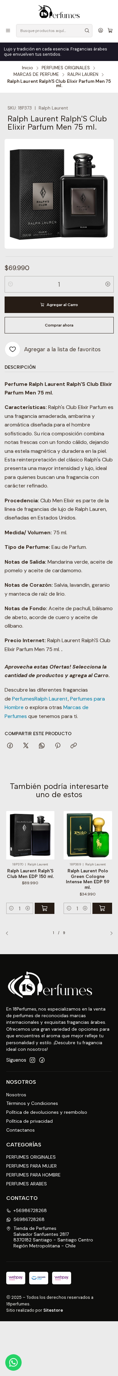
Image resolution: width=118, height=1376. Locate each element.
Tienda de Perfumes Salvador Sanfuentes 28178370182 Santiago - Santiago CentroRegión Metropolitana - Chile (53, 1237)
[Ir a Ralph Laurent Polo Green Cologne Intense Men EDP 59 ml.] (88, 835)
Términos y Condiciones (32, 1103)
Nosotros (16, 1095)
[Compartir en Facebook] (10, 746)
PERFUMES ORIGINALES (66, 68)
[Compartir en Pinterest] (57, 746)
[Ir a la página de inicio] (58, 11)
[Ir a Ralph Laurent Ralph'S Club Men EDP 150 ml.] (30, 835)
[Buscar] (86, 30)
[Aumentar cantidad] (107, 284)
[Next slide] (109, 933)
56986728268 (29, 1219)
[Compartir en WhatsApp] (41, 746)
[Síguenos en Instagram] (32, 1060)
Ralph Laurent (51, 698)
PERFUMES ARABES (26, 1184)
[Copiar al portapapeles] (73, 746)
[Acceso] (100, 31)
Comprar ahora (59, 325)
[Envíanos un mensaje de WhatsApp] (13, 1362)
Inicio (27, 68)
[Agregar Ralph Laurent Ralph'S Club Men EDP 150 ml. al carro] (44, 908)
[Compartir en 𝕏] (25, 746)
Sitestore (53, 1310)
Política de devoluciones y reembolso (46, 1112)
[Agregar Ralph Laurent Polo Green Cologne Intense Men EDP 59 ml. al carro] (102, 908)
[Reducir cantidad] (10, 284)
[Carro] (110, 31)
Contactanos (20, 1130)
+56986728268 (30, 1210)
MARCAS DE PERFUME (36, 74)
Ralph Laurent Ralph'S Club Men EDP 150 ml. (30, 873)
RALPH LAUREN (83, 74)
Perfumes (23, 698)
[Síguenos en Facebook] (42, 1060)
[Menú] (8, 31)
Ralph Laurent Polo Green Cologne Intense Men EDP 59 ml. (87, 879)
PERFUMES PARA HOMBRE (33, 1175)
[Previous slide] (9, 933)
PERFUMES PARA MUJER (31, 1166)
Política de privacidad (29, 1121)
